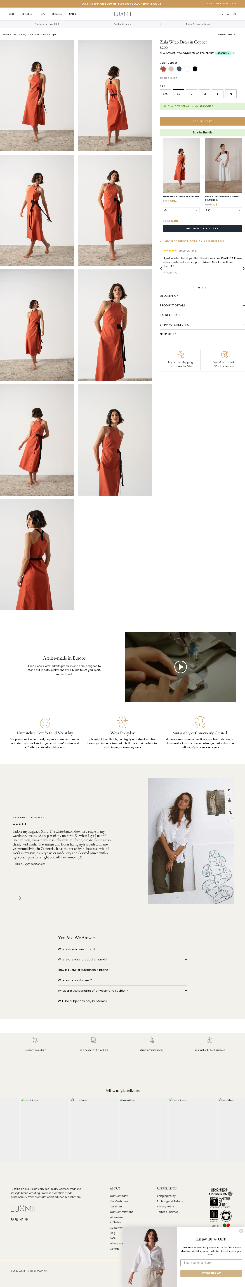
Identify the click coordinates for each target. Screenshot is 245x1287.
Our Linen (116, 1206)
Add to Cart (202, 121)
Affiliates (115, 1222)
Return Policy (221, 3)
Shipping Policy (166, 1196)
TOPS (42, 14)
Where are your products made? (82, 959)
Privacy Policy (165, 1206)
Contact (115, 1249)
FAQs (210, 3)
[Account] (221, 14)
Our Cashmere (119, 1201)
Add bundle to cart (202, 228)
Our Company (119, 1196)
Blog (112, 1233)
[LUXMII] (122, 14)
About (233, 3)
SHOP (12, 14)
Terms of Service (167, 1212)
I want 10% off (211, 1273)
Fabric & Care (170, 315)
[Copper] (163, 69)
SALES (72, 14)
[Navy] (179, 69)
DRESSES (27, 14)
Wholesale (116, 1217)
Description (169, 296)
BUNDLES (57, 14)
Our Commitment (121, 1212)
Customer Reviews (121, 1228)
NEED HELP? (168, 334)
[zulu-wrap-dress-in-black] (195, 69)
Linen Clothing (19, 34)
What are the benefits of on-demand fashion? (93, 990)
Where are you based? (75, 980)
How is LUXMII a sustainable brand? (84, 970)
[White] (187, 69)
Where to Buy (118, 1243)
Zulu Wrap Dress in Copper (43, 34)
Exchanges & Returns (170, 1201)
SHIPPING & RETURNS (174, 325)
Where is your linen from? (76, 949)
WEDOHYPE (42, 1270)
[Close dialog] (241, 1230)
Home (6, 34)
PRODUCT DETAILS (173, 305)
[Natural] (171, 69)
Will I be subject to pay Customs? (82, 1001)
